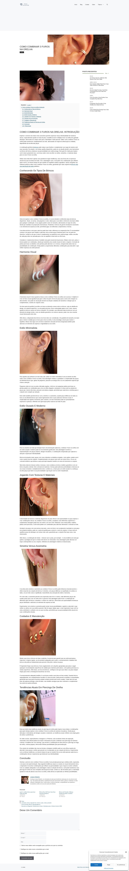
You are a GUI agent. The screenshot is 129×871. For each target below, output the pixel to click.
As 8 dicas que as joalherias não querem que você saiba (98, 78)
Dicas (21, 52)
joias (42, 802)
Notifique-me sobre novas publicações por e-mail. (35, 853)
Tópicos (100, 4)
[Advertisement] (64, 20)
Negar (108, 864)
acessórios (24, 802)
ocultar (29, 105)
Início (76, 4)
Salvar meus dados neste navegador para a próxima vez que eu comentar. (42, 845)
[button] (126, 852)
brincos (36, 147)
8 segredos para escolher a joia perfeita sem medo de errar (98, 104)
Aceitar (96, 864)
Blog (81, 4)
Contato (87, 4)
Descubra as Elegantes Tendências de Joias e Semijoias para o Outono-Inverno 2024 (41, 806)
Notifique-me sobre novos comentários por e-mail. (35, 849)
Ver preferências (121, 864)
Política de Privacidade (108, 868)
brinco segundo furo (32, 802)
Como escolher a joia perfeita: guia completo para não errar (99, 98)
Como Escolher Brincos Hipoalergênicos (30, 804)
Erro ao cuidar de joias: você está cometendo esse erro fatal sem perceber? (98, 91)
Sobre (93, 4)
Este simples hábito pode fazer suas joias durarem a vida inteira (99, 84)
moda (45, 802)
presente (49, 802)
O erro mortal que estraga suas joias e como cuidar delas (99, 110)
